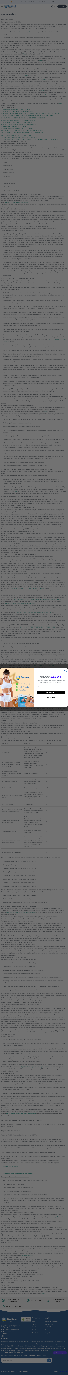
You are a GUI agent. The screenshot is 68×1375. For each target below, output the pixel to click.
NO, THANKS (51, 697)
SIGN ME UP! (51, 692)
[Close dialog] (66, 670)
